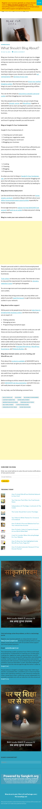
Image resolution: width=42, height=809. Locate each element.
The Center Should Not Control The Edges (25, 512)
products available (18, 361)
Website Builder (18, 349)
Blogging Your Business (31, 397)
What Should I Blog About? (20, 48)
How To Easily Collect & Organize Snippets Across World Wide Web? (25, 530)
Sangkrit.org (5, 679)
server (17, 103)
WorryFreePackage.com (27, 794)
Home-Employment (23, 399)
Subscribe (5, 481)
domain (11, 103)
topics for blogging (22, 404)
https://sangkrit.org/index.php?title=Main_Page (12, 786)
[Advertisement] (21, 242)
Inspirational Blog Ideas (10, 402)
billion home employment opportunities (15, 200)
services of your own (20, 77)
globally (20, 3)
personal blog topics (27, 402)
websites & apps (6, 283)
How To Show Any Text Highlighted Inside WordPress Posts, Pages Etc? (25, 542)
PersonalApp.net (21, 796)
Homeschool (5, 44)
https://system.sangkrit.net (9, 641)
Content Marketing (9, 399)
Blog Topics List (7, 397)
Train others (5, 278)
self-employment (8, 404)
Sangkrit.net (5, 666)
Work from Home (25, 407)
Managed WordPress (23, 346)
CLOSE (39, 2)
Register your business (10, 3)
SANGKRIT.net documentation (16, 383)
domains (36, 281)
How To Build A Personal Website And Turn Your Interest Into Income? (25, 524)
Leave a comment (19, 52)
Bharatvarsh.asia (11, 794)
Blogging (18, 397)
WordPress (27, 103)
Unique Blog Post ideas (10, 407)
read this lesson (18, 298)
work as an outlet (16, 210)
